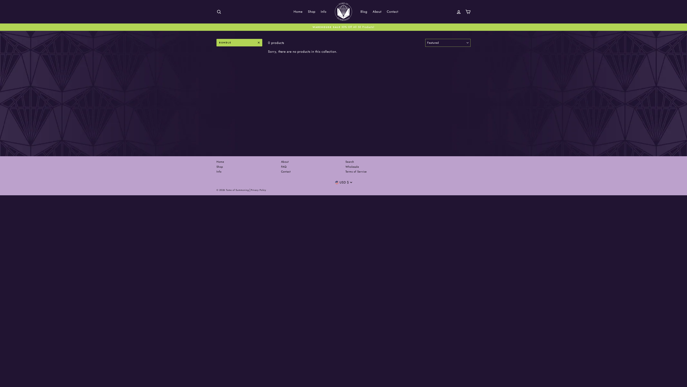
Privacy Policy (258, 190)
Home (298, 11)
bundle (225, 42)
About (377, 11)
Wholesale (352, 167)
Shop (312, 11)
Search (349, 162)
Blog (363, 11)
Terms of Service (356, 172)
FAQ (284, 167)
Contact (392, 11)
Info (324, 11)
